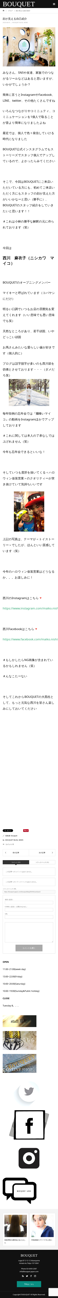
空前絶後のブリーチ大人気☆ (14, 1240)
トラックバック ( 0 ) (42, 862)
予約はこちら (29, 1284)
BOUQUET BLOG (17, 22)
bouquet (14, 836)
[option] (16, 1229)
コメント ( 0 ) (15, 862)
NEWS (26, 22)
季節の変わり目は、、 (39, 1240)
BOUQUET (19, 4)
